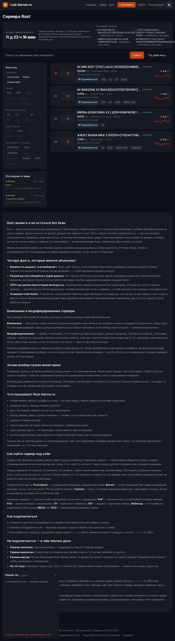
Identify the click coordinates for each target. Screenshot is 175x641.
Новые (26, 77)
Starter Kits (13, 147)
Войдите (9, 634)
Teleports (13, 153)
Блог (112, 4)
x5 (32, 114)
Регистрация (156, 4)
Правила (128, 635)
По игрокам (13, 77)
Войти (142, 4)
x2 (9, 114)
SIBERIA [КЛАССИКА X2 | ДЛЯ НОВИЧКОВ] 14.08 (113, 40)
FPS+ (38, 158)
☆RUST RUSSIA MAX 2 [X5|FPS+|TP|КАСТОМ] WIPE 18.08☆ (150, 33)
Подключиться (89, 79)
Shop (27, 147)
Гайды (102, 4)
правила (24, 575)
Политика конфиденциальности (61, 635)
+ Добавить (126, 4)
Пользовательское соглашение (101, 635)
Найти (137, 55)
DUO (20, 131)
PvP (9, 93)
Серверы (90, 4)
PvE (19, 93)
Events (27, 158)
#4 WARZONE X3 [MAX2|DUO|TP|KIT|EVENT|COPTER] (116, 31)
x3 (17, 114)
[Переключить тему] (169, 5)
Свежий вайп (13, 82)
